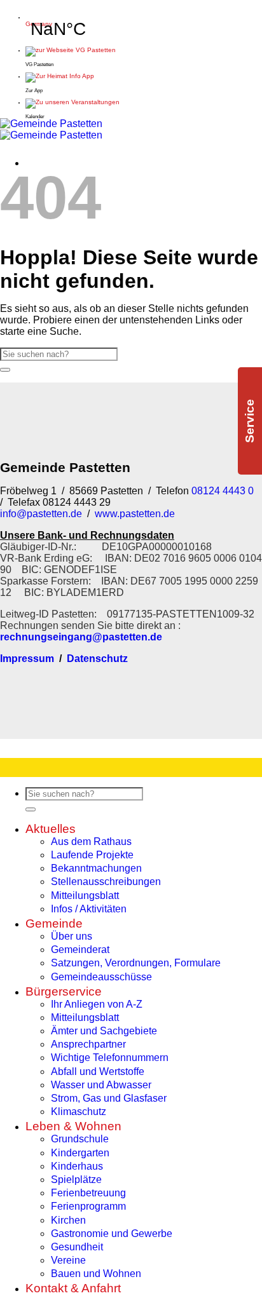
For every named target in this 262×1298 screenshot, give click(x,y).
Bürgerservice (63, 991)
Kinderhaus (77, 1166)
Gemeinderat (80, 949)
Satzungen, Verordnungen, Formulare (136, 962)
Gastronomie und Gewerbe (111, 1233)
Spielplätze (76, 1179)
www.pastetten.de (135, 513)
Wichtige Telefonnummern (110, 1057)
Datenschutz (97, 658)
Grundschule (80, 1138)
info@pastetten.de (41, 513)
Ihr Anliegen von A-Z (96, 1004)
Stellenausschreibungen (106, 881)
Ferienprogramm (88, 1206)
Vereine (68, 1260)
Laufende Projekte (92, 854)
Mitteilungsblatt (85, 895)
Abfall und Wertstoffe (97, 1071)
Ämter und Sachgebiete (104, 1030)
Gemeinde (54, 923)
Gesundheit (77, 1246)
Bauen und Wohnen (96, 1273)
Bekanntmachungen (96, 868)
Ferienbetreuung (88, 1192)
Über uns (71, 936)
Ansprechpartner (88, 1044)
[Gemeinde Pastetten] (51, 129)
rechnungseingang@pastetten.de (81, 637)
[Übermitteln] (5, 370)
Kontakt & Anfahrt (73, 1288)
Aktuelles (50, 828)
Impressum (27, 658)
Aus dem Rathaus (91, 841)
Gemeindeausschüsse (101, 976)
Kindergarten (80, 1152)
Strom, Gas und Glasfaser (109, 1098)
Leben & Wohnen (73, 1126)
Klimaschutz (78, 1111)
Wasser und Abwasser (101, 1084)
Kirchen (68, 1220)
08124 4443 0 (221, 490)
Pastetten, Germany (57, 20)
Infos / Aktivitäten (89, 908)
